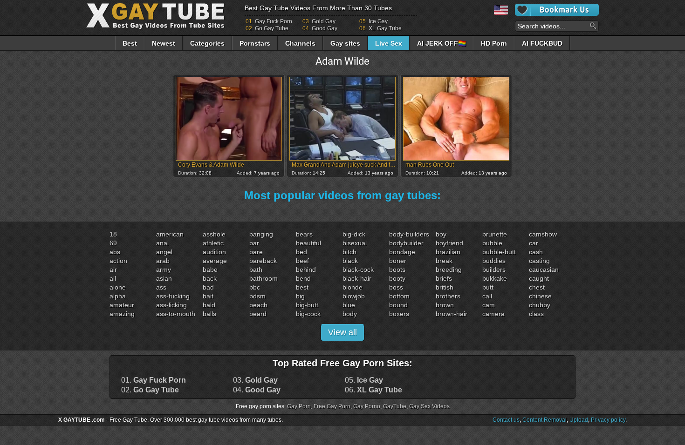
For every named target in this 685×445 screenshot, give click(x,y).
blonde (352, 287)
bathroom (263, 278)
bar (254, 243)
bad (208, 287)
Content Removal (544, 420)
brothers (448, 296)
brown (445, 305)
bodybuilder (406, 243)
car (533, 243)
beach (258, 305)
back (210, 278)
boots (397, 269)
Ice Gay (378, 21)
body (349, 313)
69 (113, 243)
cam (488, 305)
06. (373, 390)
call (487, 296)
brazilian (448, 252)
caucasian (544, 269)
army (163, 269)
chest (537, 287)
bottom (399, 296)
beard (258, 313)
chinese (540, 296)
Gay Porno (366, 406)
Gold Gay (324, 21)
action (118, 260)
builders (494, 269)
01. (153, 380)
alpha (118, 296)
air (113, 269)
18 (113, 234)
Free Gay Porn (332, 406)
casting (539, 260)
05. (364, 380)
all (113, 278)
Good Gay (324, 28)
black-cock (358, 269)
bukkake (494, 278)
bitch (349, 252)
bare (256, 252)
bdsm (257, 296)
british (444, 287)
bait (208, 296)
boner (397, 260)
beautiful (308, 243)
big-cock (308, 313)
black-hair (356, 278)
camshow (543, 234)
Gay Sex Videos (429, 406)
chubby (539, 305)
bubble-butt (499, 252)
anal (162, 243)
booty (397, 278)
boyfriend (449, 243)
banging (261, 234)
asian (164, 278)
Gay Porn (299, 406)
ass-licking (171, 305)
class (536, 313)
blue (348, 305)
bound (398, 305)
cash (536, 252)
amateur (122, 305)
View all (342, 332)
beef (302, 260)
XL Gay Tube (385, 28)
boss (396, 287)
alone (118, 287)
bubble (492, 243)
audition (214, 252)
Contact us (506, 420)
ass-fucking (173, 296)
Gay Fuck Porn (273, 21)
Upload (578, 420)
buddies (494, 260)
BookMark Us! (557, 10)
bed (301, 252)
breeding (449, 269)
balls (209, 313)
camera (493, 313)
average (215, 260)
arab (163, 260)
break (444, 260)
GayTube (394, 406)
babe (210, 269)
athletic (213, 243)
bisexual (354, 243)
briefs (444, 278)
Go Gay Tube (271, 28)
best (302, 287)
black (350, 260)
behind (306, 269)
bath (255, 269)
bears (304, 234)
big (300, 296)
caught (539, 278)
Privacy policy (608, 420)
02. (150, 390)
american (170, 234)
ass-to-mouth (175, 313)
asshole (214, 234)
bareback (263, 260)
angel (164, 252)
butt (487, 287)
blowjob (353, 296)
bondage (402, 252)
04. (257, 390)
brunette (494, 234)
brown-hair (451, 313)
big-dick (353, 234)
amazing (122, 313)
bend (303, 278)
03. (255, 380)
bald (209, 305)
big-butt (307, 305)
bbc (254, 287)
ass (161, 287)
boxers (399, 313)
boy (441, 234)
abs (115, 252)
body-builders (409, 234)
